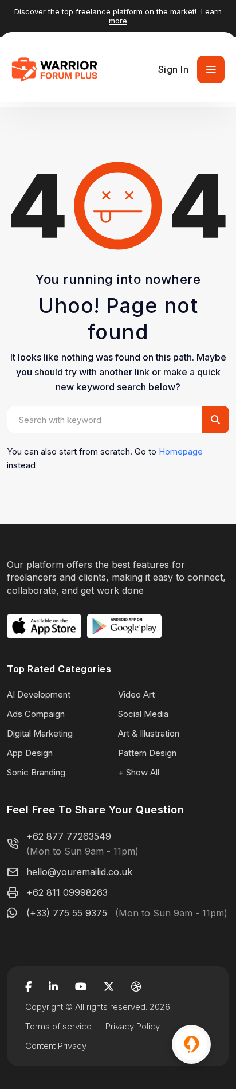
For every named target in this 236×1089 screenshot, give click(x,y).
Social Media (143, 713)
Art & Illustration (148, 733)
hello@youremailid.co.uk (79, 872)
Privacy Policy (132, 1026)
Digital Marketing (40, 733)
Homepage (181, 451)
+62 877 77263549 (68, 836)
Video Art (136, 694)
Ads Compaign (36, 713)
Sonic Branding (36, 772)
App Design (30, 752)
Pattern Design (147, 752)
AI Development (38, 694)
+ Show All (138, 772)
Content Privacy (55, 1045)
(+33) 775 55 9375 (66, 913)
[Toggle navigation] (211, 69)
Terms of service (58, 1026)
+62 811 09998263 (67, 892)
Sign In (173, 69)
